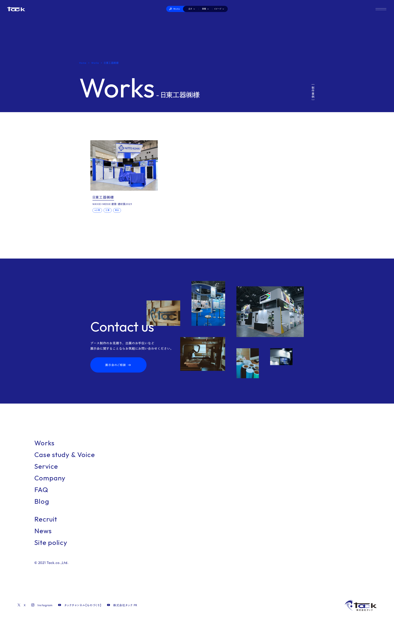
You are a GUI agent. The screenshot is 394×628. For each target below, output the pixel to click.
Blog (41, 501)
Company (50, 478)
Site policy (50, 542)
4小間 (97, 210)
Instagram (45, 605)
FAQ (41, 489)
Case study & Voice (64, 454)
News (43, 530)
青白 (117, 210)
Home (82, 62)
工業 (107, 210)
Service (46, 466)
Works (176, 9)
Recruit (45, 519)
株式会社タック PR (125, 605)
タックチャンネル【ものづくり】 (82, 605)
